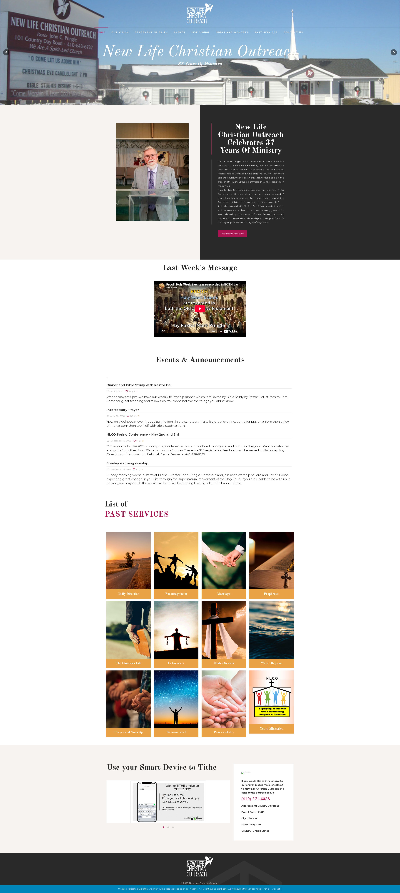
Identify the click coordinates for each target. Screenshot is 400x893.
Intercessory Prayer (123, 410)
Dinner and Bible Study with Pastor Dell (139, 385)
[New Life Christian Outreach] (200, 13)
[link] (152, 172)
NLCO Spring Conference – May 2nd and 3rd (143, 434)
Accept (276, 889)
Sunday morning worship (127, 463)
